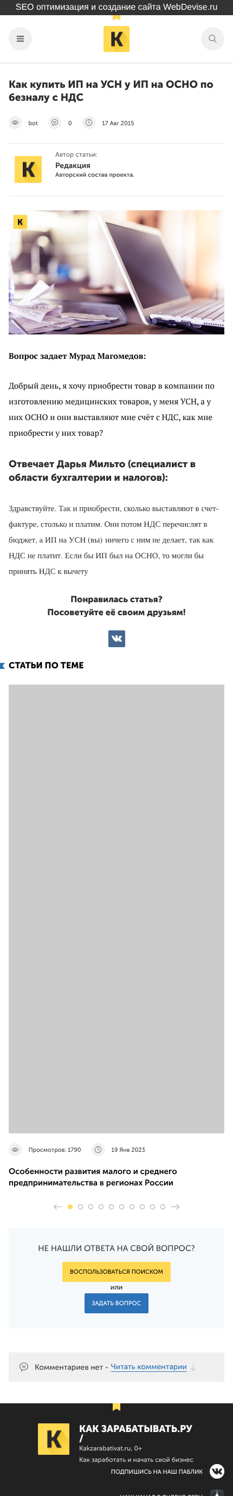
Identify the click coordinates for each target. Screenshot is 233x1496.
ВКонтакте (116, 639)
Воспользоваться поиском (116, 1271)
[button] (70, 1206)
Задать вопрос (116, 1303)
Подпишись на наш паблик (157, 1471)
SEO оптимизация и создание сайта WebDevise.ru (117, 7)
